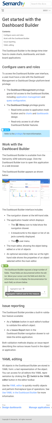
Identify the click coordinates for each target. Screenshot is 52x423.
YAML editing (9, 45)
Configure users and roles (14, 35)
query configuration (16, 100)
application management (28, 97)
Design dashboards (11, 407)
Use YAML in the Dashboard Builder (19, 392)
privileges (19, 134)
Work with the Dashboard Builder (16, 38)
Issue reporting (9, 42)
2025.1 (45, 10)
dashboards (42, 113)
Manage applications (39, 407)
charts (29, 113)
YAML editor (16, 385)
